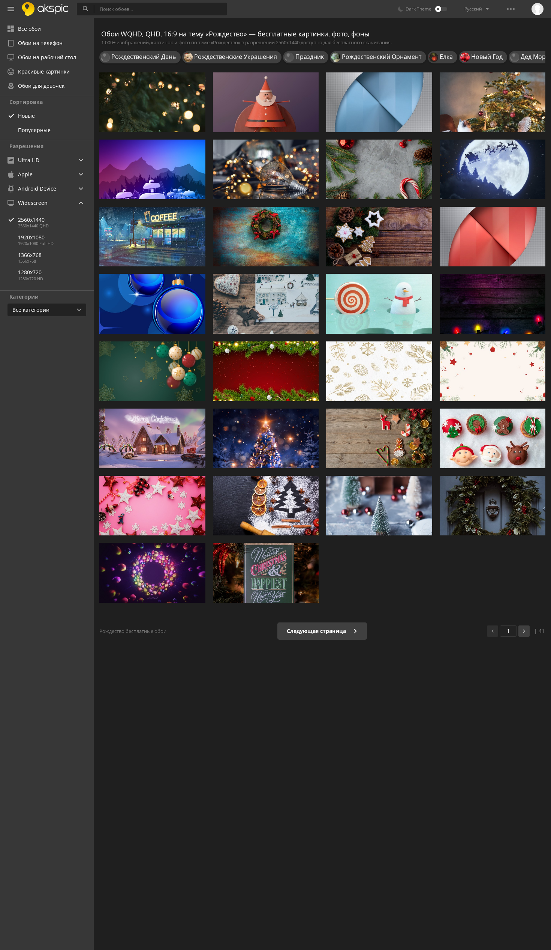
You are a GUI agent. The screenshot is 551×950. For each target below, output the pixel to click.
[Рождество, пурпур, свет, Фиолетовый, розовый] (493, 304)
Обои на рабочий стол (47, 57)
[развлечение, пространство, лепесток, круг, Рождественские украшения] (152, 573)
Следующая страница (317, 630)
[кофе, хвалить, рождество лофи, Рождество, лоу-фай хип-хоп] (152, 236)
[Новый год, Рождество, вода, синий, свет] (152, 304)
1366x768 (30, 255)
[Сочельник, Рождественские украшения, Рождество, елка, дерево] (379, 505)
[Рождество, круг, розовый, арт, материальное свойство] (493, 236)
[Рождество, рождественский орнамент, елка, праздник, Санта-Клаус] (266, 102)
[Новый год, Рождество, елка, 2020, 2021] (493, 371)
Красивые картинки (44, 71)
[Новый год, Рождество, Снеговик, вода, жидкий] (379, 304)
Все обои (29, 28)
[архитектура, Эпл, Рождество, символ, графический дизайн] (379, 102)
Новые (26, 115)
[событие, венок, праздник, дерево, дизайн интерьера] (493, 505)
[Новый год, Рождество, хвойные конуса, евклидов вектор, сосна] (379, 371)
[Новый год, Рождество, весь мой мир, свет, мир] (152, 371)
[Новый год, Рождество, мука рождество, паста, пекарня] (266, 505)
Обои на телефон (40, 43)
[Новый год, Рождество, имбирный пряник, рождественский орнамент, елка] (379, 438)
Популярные (34, 130)
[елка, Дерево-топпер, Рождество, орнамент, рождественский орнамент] (493, 102)
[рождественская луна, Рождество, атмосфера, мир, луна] (493, 169)
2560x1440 (31, 219)
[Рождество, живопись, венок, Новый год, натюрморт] (266, 236)
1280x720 (30, 272)
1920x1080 (31, 237)
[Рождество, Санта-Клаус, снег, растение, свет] (152, 438)
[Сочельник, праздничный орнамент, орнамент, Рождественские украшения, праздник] (266, 573)
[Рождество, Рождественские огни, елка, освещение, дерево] (152, 102)
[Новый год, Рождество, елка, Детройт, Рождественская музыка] (266, 371)
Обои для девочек (41, 85)
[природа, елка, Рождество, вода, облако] (266, 438)
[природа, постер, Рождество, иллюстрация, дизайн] (152, 169)
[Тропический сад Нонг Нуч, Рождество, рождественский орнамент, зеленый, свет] (379, 169)
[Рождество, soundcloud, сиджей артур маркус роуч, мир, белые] (266, 304)
